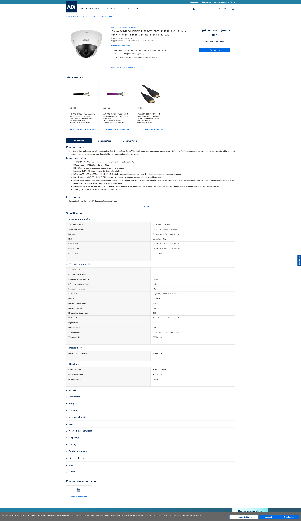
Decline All (289, 517)
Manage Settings (244, 517)
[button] (299, 260)
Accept (268, 517)
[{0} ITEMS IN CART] (233, 9)
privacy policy (56, 515)
